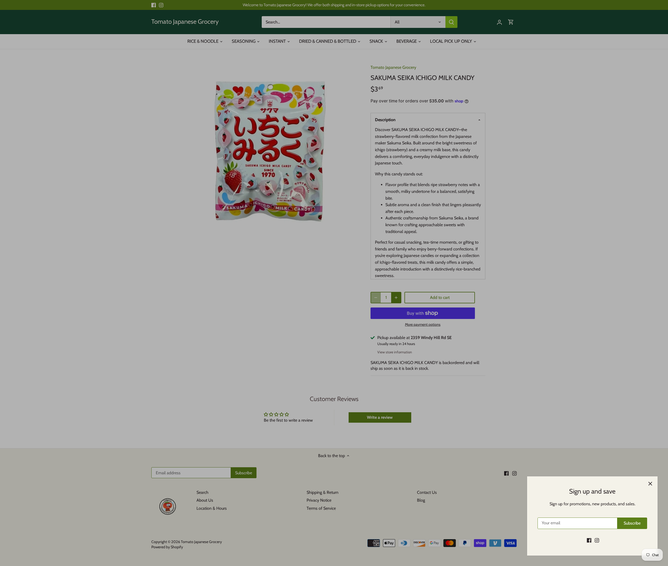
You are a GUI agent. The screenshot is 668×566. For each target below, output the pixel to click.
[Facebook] (589, 540)
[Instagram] (597, 540)
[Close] (650, 483)
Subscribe (632, 523)
